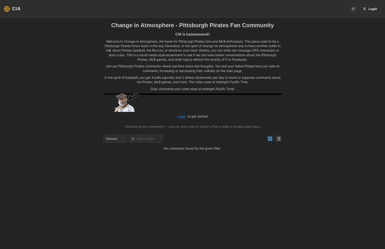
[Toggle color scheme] (353, 9)
